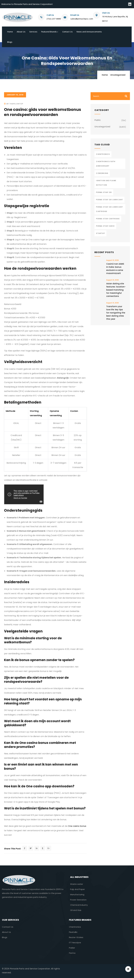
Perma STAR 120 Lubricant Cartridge (109, 209)
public (97, 120)
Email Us (74, 15)
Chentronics (103, 154)
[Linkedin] (130, 4)
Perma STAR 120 (104, 192)
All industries (79, 877)
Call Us (50, 15)
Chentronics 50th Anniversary (105, 163)
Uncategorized (117, 75)
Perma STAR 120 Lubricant (109, 199)
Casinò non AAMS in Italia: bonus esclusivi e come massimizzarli (115, 268)
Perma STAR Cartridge (108, 219)
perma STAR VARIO (105, 226)
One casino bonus (77, 826)
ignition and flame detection (106, 182)
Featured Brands (80, 919)
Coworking (102, 173)
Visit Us (106, 12)
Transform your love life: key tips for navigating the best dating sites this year (115, 312)
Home (105, 75)
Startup (100, 233)
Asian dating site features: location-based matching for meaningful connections (116, 289)
